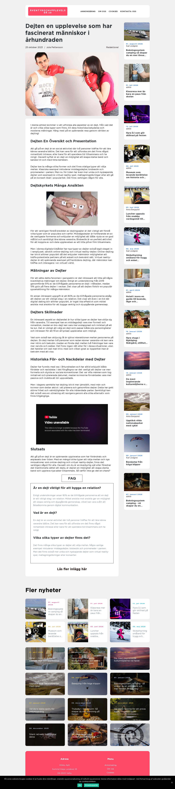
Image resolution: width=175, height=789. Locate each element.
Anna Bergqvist (133, 209)
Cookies (113, 11)
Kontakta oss (128, 11)
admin (128, 87)
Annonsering (88, 11)
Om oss (102, 11)
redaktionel (112, 47)
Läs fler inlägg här (72, 569)
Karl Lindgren (132, 46)
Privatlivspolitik (91, 785)
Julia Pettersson (54, 47)
